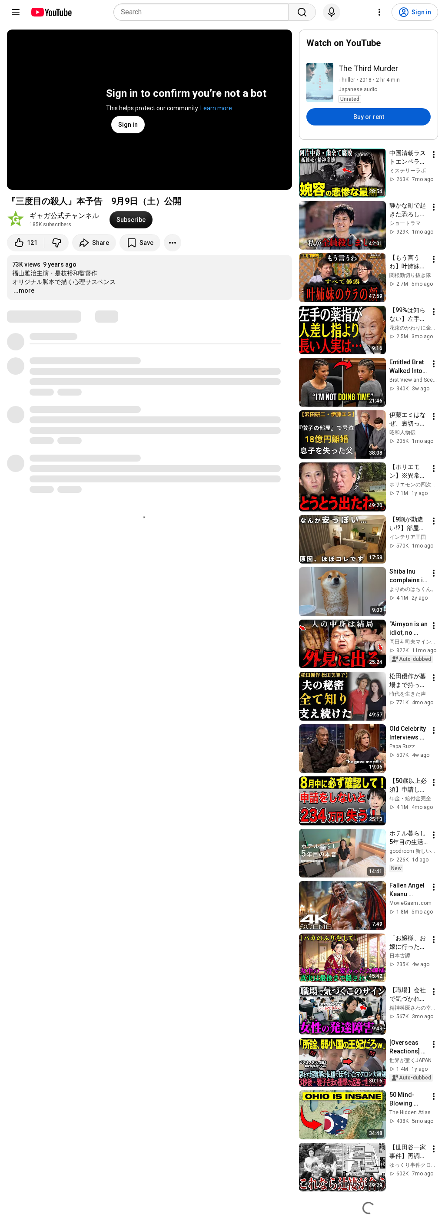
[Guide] (15, 12)
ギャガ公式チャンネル (64, 215)
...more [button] (23, 290)
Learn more (216, 108)
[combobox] (203, 12)
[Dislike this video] (56, 242)
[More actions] (172, 242)
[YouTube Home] (51, 12)
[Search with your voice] (331, 12)
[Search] (302, 12)
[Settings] (379, 12)
